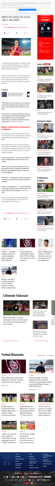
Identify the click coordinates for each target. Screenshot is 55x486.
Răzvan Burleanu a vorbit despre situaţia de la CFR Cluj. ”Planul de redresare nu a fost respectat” (27, 256)
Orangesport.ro (42, 249)
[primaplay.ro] (22, 477)
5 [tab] (45, 38)
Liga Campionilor (19, 459)
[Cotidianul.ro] (48, 477)
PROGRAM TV (18, 467)
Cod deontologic (47, 463)
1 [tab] (41, 38)
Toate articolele (50, 355)
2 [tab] (42, 38)
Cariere (45, 466)
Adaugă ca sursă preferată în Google (16, 27)
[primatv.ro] (5, 477)
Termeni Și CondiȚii (34, 467)
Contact (31, 465)
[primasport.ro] (31, 477)
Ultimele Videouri (15, 295)
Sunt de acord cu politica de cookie (27, 9)
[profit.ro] (41, 477)
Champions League (6, 249)
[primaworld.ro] (43, 480)
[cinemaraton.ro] (16, 480)
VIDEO (16, 454)
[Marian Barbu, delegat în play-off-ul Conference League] (45, 220)
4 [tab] (44, 38)
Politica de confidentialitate (34, 13)
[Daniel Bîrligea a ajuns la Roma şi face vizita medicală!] (45, 87)
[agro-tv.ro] (47, 480)
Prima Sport (18, 473)
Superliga (4, 276)
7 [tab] (48, 38)
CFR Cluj (22, 249)
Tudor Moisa (17, 24)
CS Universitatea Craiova (43, 150)
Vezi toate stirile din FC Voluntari (41, 340)
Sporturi (31, 456)
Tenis (30, 454)
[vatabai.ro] (32, 483)
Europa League (40, 134)
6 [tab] (47, 38)
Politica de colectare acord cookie (47, 456)
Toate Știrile (32, 459)
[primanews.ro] (17, 477)
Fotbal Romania (5, 24)
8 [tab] (49, 38)
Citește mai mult (5, 385)
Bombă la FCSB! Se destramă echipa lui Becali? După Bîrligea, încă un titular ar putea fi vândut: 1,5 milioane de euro (15, 94)
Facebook (5, 464)
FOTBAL (17, 461)
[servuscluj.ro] (26, 483)
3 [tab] (43, 38)
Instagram (9, 464)
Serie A (38, 77)
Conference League (41, 193)
